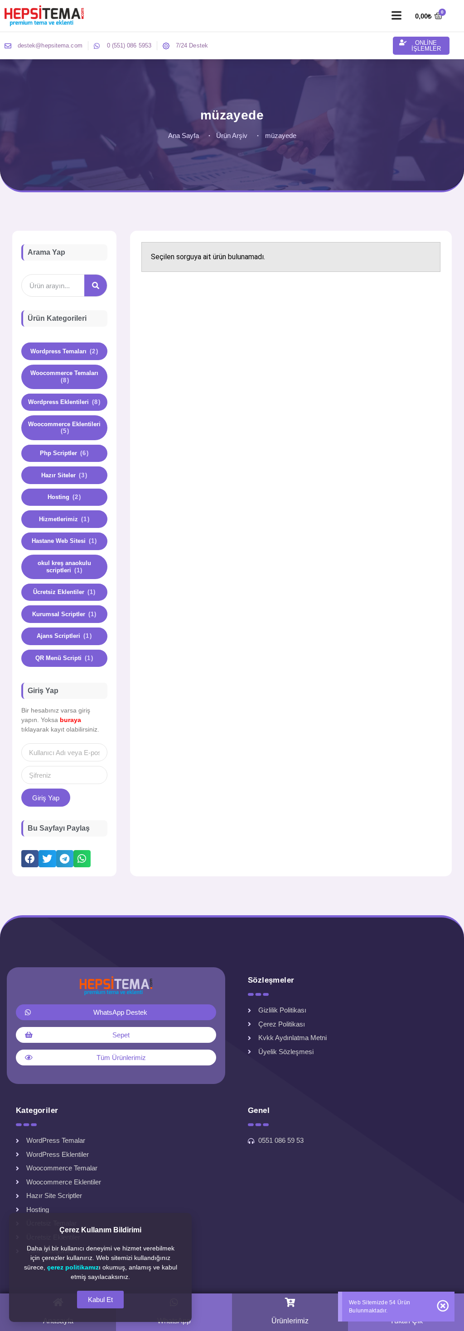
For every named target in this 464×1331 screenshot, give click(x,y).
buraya (70, 719)
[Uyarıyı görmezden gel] (442, 1305)
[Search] (95, 285)
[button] (396, 16)
